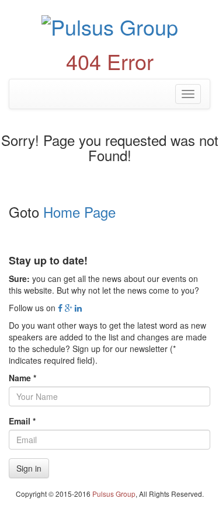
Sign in (28, 468)
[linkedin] (78, 308)
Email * (22, 421)
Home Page (79, 211)
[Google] (68, 308)
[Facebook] (60, 308)
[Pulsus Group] (109, 25)
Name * (22, 378)
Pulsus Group (113, 494)
